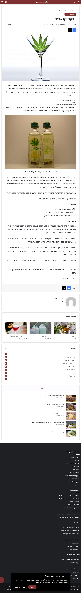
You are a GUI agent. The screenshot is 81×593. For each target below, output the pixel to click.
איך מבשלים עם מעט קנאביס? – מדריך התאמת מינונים (65, 569)
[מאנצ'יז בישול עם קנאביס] (40, 2)
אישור (32, 587)
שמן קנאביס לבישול (74, 482)
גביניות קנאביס (76, 511)
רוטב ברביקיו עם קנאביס (73, 546)
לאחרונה (40, 388)
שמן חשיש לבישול (75, 563)
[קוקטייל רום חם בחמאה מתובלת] (16, 328)
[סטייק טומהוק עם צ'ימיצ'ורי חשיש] (71, 407)
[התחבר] (6, 3)
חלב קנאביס (76, 460)
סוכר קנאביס (76, 469)
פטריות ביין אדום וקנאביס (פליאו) (71, 528)
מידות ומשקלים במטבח (73, 578)
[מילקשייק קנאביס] (41, 328)
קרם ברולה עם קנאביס (74, 502)
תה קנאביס (73, 336)
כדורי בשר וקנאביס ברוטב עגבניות (71, 537)
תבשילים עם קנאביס (70, 366)
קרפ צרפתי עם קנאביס (74, 505)
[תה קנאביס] (65, 328)
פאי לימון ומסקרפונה (59, 413)
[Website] (62, 301)
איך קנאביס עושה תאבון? (73, 575)
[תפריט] (2, 3)
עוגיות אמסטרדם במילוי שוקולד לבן (54, 396)
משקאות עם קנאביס (67, 10)
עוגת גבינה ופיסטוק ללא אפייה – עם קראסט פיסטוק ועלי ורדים (48, 422)
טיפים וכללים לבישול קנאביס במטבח (70, 560)
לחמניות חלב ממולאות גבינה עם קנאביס (69, 495)
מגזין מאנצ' (72, 376)
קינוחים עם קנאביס (70, 354)
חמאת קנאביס (76, 479)
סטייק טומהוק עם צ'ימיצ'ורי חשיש (55, 404)
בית (74, 10)
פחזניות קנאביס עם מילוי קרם (72, 508)
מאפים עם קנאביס (70, 357)
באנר (74, 379)
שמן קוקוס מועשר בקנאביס (72, 476)
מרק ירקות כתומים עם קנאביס (72, 540)
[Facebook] (74, 30)
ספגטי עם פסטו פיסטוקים (57, 431)
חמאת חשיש (76, 566)
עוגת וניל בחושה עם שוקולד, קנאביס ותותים (68, 514)
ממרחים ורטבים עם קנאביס (68, 373)
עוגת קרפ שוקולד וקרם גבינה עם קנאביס (69, 499)
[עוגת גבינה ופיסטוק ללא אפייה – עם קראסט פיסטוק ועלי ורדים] (71, 425)
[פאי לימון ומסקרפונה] (71, 416)
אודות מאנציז (76, 572)
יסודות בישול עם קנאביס (69, 363)
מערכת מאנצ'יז (71, 24)
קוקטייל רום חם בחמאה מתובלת (18, 336)
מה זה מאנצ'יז (76, 485)
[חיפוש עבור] (79, 3)
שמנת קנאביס (76, 466)
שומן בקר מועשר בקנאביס (73, 463)
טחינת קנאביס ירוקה (74, 543)
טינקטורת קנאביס (75, 473)
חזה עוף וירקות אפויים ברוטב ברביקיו (70, 531)
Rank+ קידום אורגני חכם (9, 589)
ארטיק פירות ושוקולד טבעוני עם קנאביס (69, 517)
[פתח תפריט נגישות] (2, 580)
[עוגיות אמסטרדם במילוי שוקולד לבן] (71, 398)
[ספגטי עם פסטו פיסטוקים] (71, 433)
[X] (70, 30)
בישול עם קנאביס (75, 457)
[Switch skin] (75, 3)
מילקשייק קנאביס (46, 336)
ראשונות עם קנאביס (70, 360)
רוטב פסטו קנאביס (75, 549)
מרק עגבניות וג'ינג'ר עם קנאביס (71, 534)
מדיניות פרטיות (20, 587)
